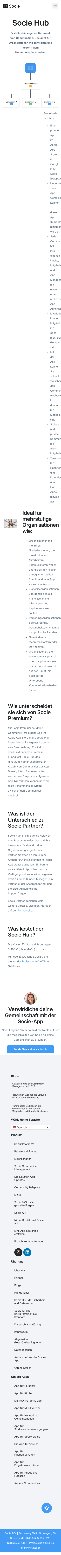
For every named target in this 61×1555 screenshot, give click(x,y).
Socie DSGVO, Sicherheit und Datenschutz (29, 1301)
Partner (18, 1277)
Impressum (21, 1331)
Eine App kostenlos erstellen (26, 1232)
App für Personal (24, 1385)
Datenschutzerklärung (27, 1324)
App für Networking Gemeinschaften (26, 1417)
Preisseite (28, 961)
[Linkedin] (27, 1252)
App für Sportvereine (27, 1436)
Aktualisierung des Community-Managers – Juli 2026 (28, 1085)
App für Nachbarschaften (24, 1453)
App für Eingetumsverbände (26, 1463)
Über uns (19, 1270)
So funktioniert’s (24, 1144)
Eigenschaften (22, 1158)
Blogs (17, 1285)
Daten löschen (23, 1349)
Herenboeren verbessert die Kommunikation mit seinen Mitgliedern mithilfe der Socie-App (30, 1108)
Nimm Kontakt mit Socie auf (29, 1222)
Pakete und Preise (25, 1151)
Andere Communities (27, 1483)
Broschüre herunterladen (29, 1241)
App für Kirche (23, 1393)
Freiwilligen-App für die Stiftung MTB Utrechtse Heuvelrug (29, 1096)
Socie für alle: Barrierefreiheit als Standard (25, 1314)
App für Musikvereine (27, 1408)
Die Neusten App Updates (24, 1178)
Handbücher (21, 1292)
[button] (55, 6)
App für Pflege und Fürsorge (26, 1474)
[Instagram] (18, 1252)
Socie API (20, 1212)
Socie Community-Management (25, 1168)
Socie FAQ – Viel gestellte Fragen (24, 1204)
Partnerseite (25, 910)
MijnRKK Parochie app (28, 1400)
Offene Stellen (22, 1367)
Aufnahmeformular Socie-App (30, 1359)
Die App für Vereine (26, 1444)
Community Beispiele (27, 1187)
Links (17, 1194)
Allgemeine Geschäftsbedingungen (28, 1341)
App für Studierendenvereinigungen (30, 1427)
